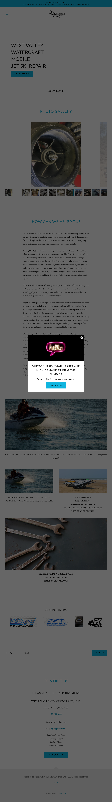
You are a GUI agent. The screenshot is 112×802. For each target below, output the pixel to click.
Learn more (56, 385)
